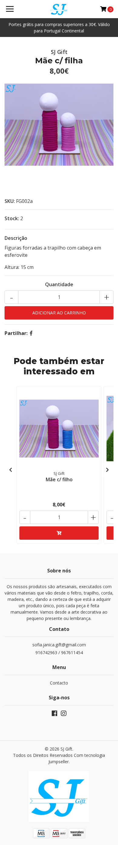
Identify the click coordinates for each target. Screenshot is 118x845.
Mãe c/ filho (59, 479)
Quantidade (59, 284)
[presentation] (11, 470)
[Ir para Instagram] (63, 714)
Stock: (12, 218)
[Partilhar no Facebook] (31, 333)
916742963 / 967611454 (59, 652)
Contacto (59, 683)
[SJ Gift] (59, 9)
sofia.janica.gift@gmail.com (59, 645)
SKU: (10, 201)
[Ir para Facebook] (54, 714)
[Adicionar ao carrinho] (59, 533)
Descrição (16, 238)
